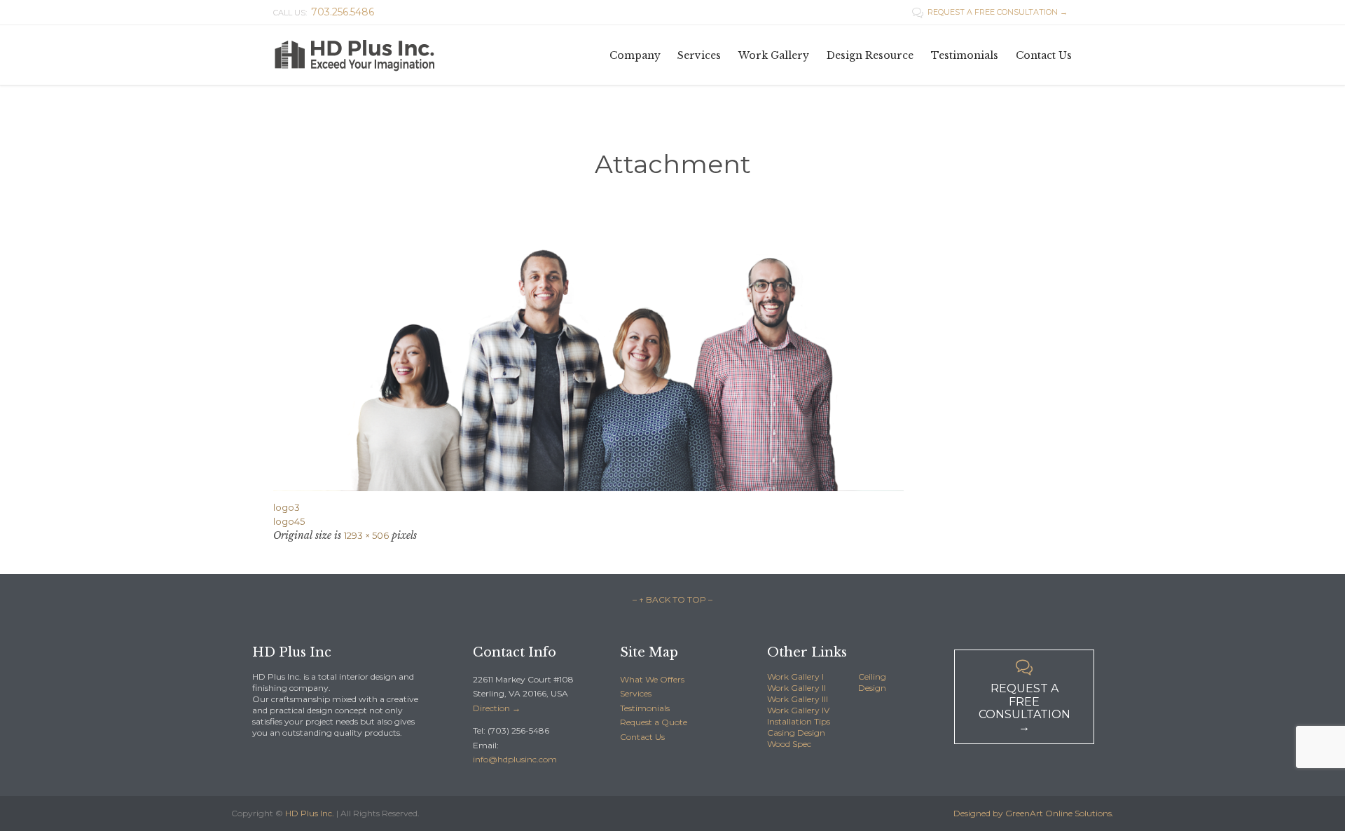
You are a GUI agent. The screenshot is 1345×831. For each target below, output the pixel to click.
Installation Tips (798, 721)
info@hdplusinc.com (515, 759)
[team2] (672, 368)
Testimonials (645, 708)
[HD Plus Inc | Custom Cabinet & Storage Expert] (371, 55)
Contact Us (642, 737)
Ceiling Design (872, 682)
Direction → (496, 708)
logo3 (286, 507)
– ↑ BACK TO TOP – (672, 599)
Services (635, 693)
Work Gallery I (795, 676)
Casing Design (796, 732)
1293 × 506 (366, 535)
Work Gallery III (797, 699)
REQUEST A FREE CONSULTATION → (990, 12)
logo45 (289, 521)
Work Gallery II (796, 687)
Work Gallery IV (798, 710)
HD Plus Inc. (309, 813)
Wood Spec (789, 744)
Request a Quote (653, 722)
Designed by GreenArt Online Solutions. (1033, 813)
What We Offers (652, 679)
